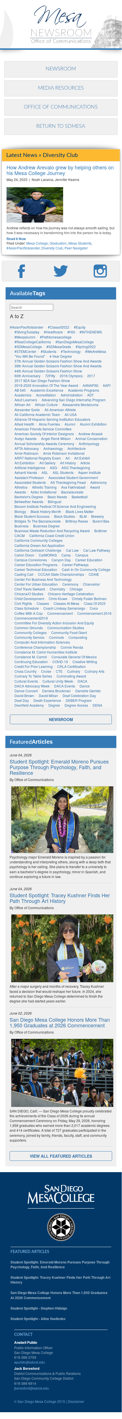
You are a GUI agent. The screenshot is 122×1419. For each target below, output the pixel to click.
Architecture (76, 448)
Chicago (76, 588)
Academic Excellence (46, 390)
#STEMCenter (25, 351)
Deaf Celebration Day (79, 695)
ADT (90, 395)
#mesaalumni (24, 337)
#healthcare (53, 331)
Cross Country (25, 671)
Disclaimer (76, 1401)
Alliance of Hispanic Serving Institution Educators (52, 419)
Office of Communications (61, 107)
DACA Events (64, 685)
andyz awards (25, 438)
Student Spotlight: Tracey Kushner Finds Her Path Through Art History (60, 897)
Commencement (60, 613)
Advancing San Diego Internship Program (74, 399)
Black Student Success (32, 516)
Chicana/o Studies (28, 593)
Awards (20, 491)
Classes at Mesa (66, 603)
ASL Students (63, 472)
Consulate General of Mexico (74, 656)
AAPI (106, 385)
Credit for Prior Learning (33, 666)
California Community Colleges (38, 540)
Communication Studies (65, 627)
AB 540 (20, 390)
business (21, 525)
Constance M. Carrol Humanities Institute (45, 652)
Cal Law (72, 550)
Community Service (29, 637)
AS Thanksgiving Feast (68, 482)
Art (67, 458)
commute (56, 637)
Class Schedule (26, 608)
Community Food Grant (69, 632)
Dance (85, 685)
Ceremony (70, 584)
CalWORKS (48, 555)
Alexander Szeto (27, 409)
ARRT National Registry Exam (37, 458)
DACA (82, 681)
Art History (68, 462)
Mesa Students (80, 243)
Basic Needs (57, 496)
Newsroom (61, 69)
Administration (72, 395)
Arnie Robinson (26, 453)
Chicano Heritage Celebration (71, 593)
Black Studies (64, 516)
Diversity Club (52, 247)
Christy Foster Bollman (89, 598)
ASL (45, 472)
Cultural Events (26, 681)
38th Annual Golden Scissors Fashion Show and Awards (58, 365)
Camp (66, 555)
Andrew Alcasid (90, 433)
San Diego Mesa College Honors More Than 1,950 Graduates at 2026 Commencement (60, 1022)
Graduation (58, 243)
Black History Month (46, 511)
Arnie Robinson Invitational (64, 453)
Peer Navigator (76, 247)
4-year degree (61, 356)
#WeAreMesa (95, 351)
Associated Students (30, 482)
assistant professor (29, 477)
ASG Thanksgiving (75, 467)
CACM (19, 535)
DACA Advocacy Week (32, 685)
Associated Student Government (73, 477)
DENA (97, 705)
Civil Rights (23, 603)
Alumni (70, 424)
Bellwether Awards (28, 501)
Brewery (97, 516)
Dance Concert (26, 690)
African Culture (46, 404)
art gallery (47, 462)
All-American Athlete (60, 409)
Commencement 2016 (94, 613)
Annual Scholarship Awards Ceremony (44, 443)
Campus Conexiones (30, 559)
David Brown (24, 695)
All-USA (71, 414)
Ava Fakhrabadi (73, 487)
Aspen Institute (89, 472)
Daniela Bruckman (56, 690)
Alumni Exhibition (93, 424)
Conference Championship (35, 647)
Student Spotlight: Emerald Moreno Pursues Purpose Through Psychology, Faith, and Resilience (59, 767)
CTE (59, 671)
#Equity (79, 327)
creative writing (84, 661)
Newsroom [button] (61, 719)
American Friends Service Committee (43, 428)
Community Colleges (30, 632)
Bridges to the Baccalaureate (37, 521)
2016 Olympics (71, 375)
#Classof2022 (58, 327)
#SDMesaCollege (28, 346)
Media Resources (61, 88)
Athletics (20, 487)
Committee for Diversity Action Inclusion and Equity (54, 622)
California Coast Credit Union (51, 535)
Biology (20, 511)
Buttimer (100, 530)
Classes (43, 603)
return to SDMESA (60, 126)
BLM (83, 516)
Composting (78, 637)
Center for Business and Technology (43, 579)
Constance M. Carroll (30, 656)
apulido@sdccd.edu (29, 1362)
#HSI (71, 331)
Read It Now (16, 238)
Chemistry (57, 588)
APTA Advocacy (26, 448)
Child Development (29, 598)
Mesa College (37, 243)
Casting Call (23, 574)
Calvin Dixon (24, 555)
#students (48, 351)
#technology (71, 351)
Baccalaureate (72, 491)
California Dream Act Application (39, 545)
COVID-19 (60, 661)
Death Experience (47, 700)
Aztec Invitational (44, 491)
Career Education (88, 559)
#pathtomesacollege (56, 337)
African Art (22, 404)
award (95, 487)
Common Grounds (28, 627)
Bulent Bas (101, 521)
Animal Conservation (91, 438)
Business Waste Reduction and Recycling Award (52, 530)
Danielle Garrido (88, 690)
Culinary (73, 671)
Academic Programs (83, 390)
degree (54, 705)
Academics (22, 395)
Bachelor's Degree (28, 496)
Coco (94, 608)
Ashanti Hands (25, 472)
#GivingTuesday (26, 331)
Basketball (80, 496)
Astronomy (98, 482)
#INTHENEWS (91, 331)
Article (85, 462)
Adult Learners (25, 399)
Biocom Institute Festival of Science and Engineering (55, 506)
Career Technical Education (35, 569)
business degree (46, 525)
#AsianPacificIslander (23, 247)
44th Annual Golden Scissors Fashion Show (48, 370)
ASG (53, 467)
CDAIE (94, 574)
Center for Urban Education (36, 584)
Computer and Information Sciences (42, 642)
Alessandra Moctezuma (80, 404)
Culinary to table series (33, 676)
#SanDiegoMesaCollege (74, 341)
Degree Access (76, 705)
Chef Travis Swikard (29, 588)
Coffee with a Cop (28, 613)
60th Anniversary (27, 375)
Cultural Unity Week (57, 681)
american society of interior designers (44, 433)
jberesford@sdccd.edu (31, 1388)
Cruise (46, 671)
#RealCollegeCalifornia (32, 341)
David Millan (48, 695)
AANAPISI (90, 385)
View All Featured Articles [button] (61, 1156)
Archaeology (53, 448)
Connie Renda (72, 647)
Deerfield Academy (29, 705)
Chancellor (91, 584)
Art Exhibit (82, 458)
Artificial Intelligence (29, 467)
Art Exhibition (24, 462)
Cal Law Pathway (96, 550)
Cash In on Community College (86, 569)
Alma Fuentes (49, 424)
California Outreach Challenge (37, 550)
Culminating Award (71, 676)
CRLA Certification (71, 666)
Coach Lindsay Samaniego (64, 608)
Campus (81, 555)
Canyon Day (61, 559)
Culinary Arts (94, 671)
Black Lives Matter (80, 511)
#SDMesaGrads (58, 346)
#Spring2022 (86, 346)
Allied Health (24, 424)
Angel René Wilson (56, 438)
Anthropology (89, 443)
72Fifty (50, 375)
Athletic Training (44, 487)
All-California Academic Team (37, 414)
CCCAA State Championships (61, 574)
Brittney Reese (76, 521)
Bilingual (54, 501)
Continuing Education (31, 661)
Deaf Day (21, 700)
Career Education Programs (35, 564)
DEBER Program (79, 700)
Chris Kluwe (58, 598)
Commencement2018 (31, 618)
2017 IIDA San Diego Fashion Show (42, 380)
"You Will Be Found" (29, 356)
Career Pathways (75, 564)
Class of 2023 (95, 603)
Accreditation (46, 395)
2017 (91, 375)
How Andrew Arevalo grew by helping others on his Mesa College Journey (60, 169)
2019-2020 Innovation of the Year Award (46, 385)
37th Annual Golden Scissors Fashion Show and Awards (58, 361)
